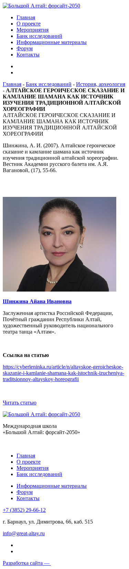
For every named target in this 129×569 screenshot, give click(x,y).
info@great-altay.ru (24, 533)
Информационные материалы (52, 42)
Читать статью (19, 402)
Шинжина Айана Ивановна (37, 301)
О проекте (29, 24)
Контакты (28, 54)
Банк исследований (39, 36)
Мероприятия (33, 30)
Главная (26, 17)
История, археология (100, 84)
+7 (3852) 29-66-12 (24, 510)
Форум (25, 48)
